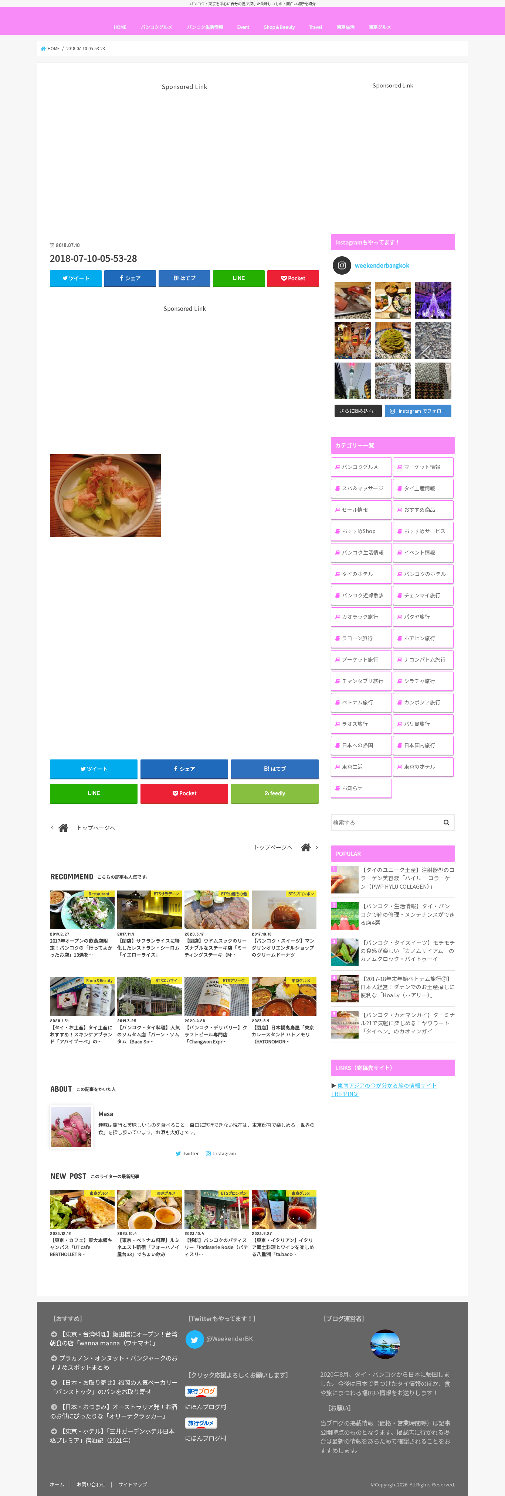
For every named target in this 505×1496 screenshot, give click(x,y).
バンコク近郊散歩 (363, 595)
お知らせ (352, 788)
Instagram (224, 1153)
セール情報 (355, 509)
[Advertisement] (184, 161)
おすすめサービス (424, 531)
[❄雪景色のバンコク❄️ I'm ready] (393, 381)
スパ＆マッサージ (362, 488)
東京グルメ (380, 27)
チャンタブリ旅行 (362, 680)
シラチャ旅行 (419, 680)
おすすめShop (359, 531)
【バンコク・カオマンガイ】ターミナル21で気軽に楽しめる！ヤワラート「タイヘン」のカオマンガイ (407, 1023)
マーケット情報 (422, 466)
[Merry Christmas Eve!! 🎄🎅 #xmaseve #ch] (433, 300)
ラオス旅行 (355, 723)
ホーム (57, 1484)
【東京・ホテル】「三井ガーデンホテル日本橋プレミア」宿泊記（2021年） (112, 1436)
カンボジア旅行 (422, 702)
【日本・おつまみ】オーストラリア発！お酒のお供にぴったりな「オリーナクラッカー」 (113, 1411)
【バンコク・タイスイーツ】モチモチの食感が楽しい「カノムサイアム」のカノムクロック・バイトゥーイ (407, 951)
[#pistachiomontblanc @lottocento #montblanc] (393, 340)
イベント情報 (419, 552)
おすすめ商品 (419, 509)
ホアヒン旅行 (419, 638)
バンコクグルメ (156, 27)
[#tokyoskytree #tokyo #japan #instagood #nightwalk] (353, 381)
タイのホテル (357, 573)
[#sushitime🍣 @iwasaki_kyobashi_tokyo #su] (353, 300)
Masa (105, 1113)
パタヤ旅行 (417, 616)
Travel (315, 27)
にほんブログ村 (205, 1406)
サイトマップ (132, 1484)
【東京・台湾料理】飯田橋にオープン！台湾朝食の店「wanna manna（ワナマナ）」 (113, 1338)
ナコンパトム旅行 (424, 659)
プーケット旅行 (360, 659)
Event (243, 27)
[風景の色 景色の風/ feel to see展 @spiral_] (433, 381)
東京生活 (346, 27)
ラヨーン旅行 (357, 638)
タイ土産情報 (419, 488)
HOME (120, 27)
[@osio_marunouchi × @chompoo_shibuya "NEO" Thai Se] (393, 300)
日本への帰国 (357, 745)
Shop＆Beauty (279, 27)
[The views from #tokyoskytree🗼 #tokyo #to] (433, 340)
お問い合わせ (91, 1484)
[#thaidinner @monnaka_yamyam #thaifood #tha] (353, 340)
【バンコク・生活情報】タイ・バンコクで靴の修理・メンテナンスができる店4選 (407, 914)
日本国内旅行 (419, 745)
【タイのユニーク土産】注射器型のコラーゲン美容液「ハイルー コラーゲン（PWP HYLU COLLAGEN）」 (407, 878)
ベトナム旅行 (357, 702)
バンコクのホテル (425, 573)
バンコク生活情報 (205, 27)
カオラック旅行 (360, 616)
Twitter (191, 1153)
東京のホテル (419, 766)
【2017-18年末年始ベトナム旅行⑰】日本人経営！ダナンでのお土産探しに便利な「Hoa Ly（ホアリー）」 (407, 987)
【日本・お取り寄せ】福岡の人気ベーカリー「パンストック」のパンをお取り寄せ (113, 1387)
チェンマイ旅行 (422, 595)
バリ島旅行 (417, 723)
